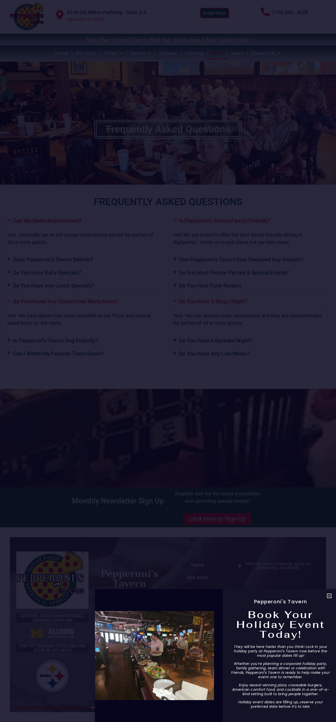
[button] (329, 596)
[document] (168, 361)
